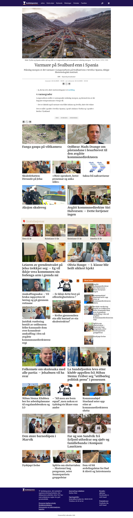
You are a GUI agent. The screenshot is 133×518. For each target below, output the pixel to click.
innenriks (73, 118)
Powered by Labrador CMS (66, 515)
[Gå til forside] (30, 3)
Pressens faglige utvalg (47, 503)
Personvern (43, 507)
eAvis (43, 3)
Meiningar (67, 3)
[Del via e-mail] (69, 83)
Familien (84, 3)
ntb (57, 118)
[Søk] (102, 3)
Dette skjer (50, 3)
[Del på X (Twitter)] (66, 83)
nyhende (64, 118)
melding (71, 90)
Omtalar (76, 3)
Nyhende (59, 3)
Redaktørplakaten (45, 505)
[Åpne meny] (108, 3)
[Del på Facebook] (63, 83)
